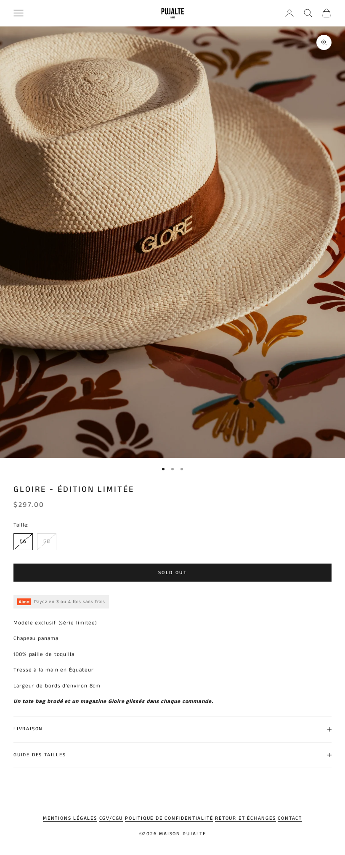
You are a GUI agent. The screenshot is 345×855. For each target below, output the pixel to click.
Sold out (172, 572)
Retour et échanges (245, 818)
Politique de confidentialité (169, 818)
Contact (290, 818)
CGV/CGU (111, 818)
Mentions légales (70, 818)
